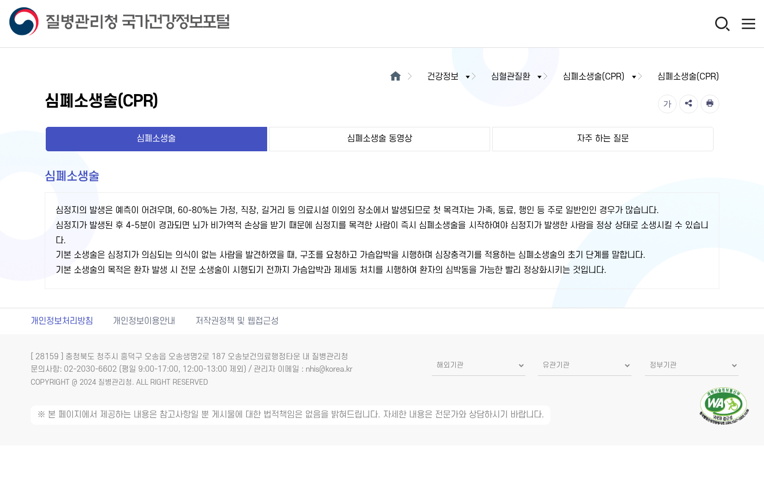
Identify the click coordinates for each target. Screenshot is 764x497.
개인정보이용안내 (144, 321)
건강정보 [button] (442, 77)
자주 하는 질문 (603, 138)
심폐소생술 (156, 138)
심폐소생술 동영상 (379, 138)
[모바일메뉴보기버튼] (748, 23)
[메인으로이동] (395, 76)
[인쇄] (710, 104)
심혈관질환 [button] (510, 77)
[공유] (688, 104)
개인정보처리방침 (62, 321)
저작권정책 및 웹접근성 (237, 321)
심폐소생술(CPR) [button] (594, 77)
